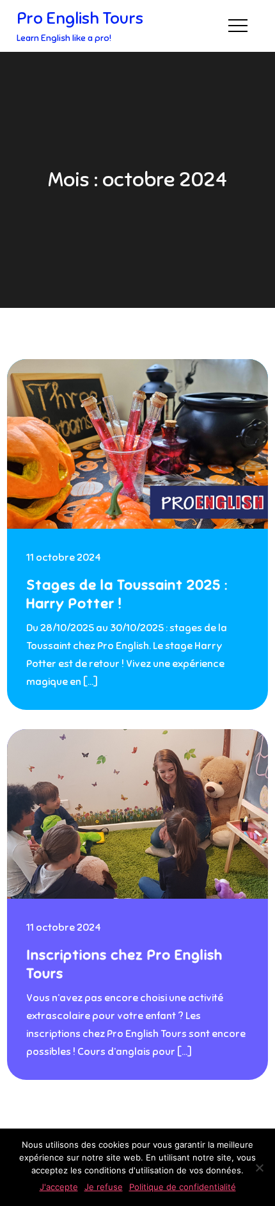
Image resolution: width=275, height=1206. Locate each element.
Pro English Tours (80, 18)
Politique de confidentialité (182, 1187)
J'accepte (59, 1187)
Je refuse (103, 1187)
